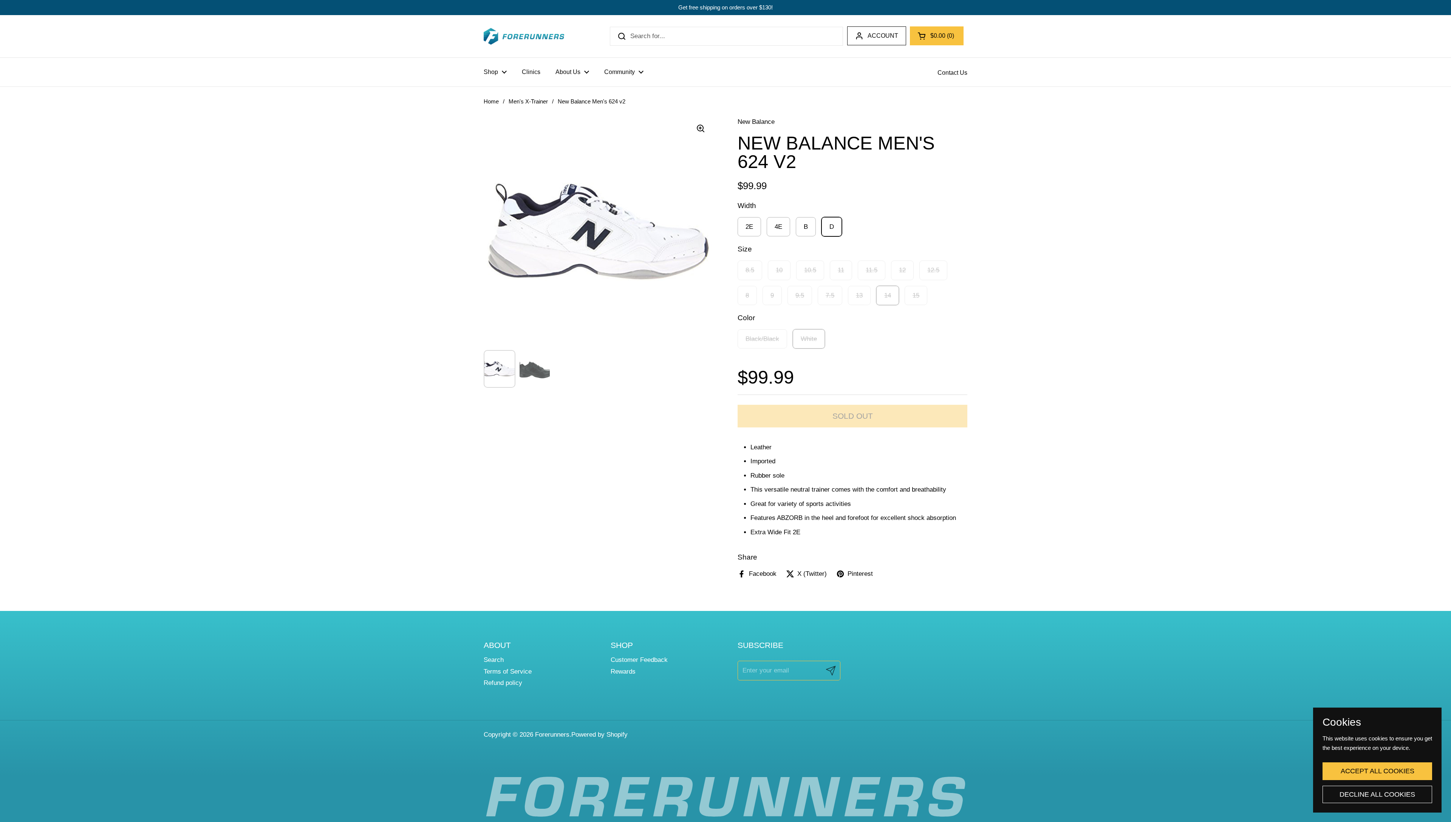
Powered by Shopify (599, 734)
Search (494, 659)
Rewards (623, 671)
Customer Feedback (639, 659)
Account (883, 35)
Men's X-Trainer (528, 102)
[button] (937, 35)
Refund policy (503, 682)
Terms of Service (508, 671)
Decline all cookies (1377, 794)
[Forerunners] (524, 36)
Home (491, 102)
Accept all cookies (1377, 771)
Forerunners (552, 734)
